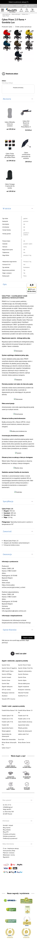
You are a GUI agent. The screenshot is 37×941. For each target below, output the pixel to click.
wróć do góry (20, 653)
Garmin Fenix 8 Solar (24, 665)
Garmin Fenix (6, 665)
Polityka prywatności (9, 836)
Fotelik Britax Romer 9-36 (9, 710)
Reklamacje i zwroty (9, 855)
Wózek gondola (22, 728)
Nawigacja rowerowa (8, 693)
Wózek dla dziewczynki (25, 731)
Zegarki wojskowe (23, 686)
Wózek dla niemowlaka (9, 739)
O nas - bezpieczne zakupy (11, 848)
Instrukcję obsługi (7, 83)
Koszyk (32, 11)
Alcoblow (4, 696)
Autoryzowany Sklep (9, 850)
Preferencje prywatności (10, 838)
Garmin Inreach (6, 677)
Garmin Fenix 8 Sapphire (9, 668)
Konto (21, 11)
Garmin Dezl (5, 683)
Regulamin (6, 857)
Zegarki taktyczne (7, 686)
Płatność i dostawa (8, 853)
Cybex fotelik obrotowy (25, 722)
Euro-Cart (21, 739)
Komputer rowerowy (24, 689)
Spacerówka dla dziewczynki (6, 735)
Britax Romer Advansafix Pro (9, 744)
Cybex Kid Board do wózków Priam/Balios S (26, 125)
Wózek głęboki (6, 731)
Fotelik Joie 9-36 (23, 715)
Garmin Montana (23, 674)
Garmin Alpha (22, 680)
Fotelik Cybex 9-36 (7, 715)
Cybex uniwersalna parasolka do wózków (26, 157)
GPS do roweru (6, 689)
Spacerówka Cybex (23, 725)
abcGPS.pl (11, 10)
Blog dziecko (7, 830)
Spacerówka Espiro (7, 728)
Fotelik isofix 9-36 (7, 722)
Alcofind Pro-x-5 (23, 696)
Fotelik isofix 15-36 (24, 719)
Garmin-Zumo (6, 680)
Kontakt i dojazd (8, 825)
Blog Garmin (6, 827)
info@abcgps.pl (8, 807)
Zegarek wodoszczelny (25, 671)
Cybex (10, 27)
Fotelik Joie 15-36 (7, 719)
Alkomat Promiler (23, 693)
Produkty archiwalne (9, 834)
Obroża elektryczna (24, 683)
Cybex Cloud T (6, 748)
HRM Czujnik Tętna (7, 671)
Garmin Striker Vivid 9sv (25, 668)
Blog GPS (5, 832)
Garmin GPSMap (7, 674)
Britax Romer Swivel (24, 742)
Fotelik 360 (5, 725)
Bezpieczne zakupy (12, 74)
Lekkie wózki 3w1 (23, 734)
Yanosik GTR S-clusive (8, 699)
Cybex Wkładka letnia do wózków (10, 125)
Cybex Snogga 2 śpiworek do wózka (10, 187)
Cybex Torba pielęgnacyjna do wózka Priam (9, 157)
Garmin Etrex (22, 677)
